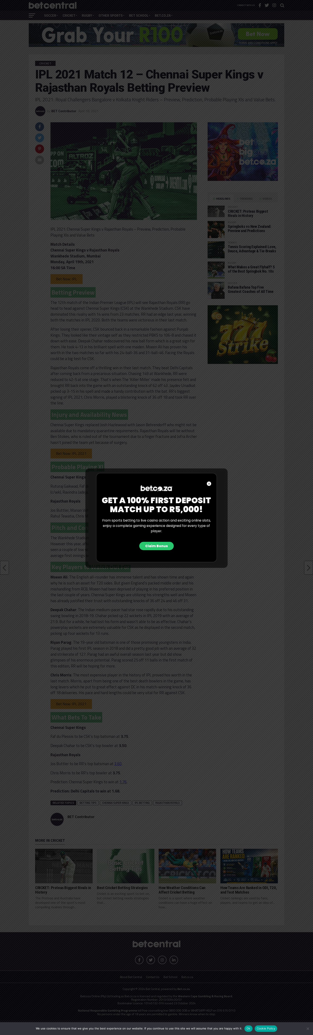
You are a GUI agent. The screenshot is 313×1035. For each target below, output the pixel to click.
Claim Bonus (156, 546)
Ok (248, 1028)
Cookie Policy (266, 1028)
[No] (308, 1028)
